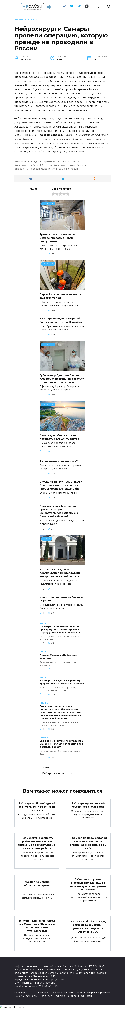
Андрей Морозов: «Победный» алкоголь (59, 656)
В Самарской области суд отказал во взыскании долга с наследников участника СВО (88, 926)
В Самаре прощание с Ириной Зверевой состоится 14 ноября (61, 320)
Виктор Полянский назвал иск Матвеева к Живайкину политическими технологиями (37, 925)
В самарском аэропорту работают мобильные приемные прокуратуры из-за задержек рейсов (37, 843)
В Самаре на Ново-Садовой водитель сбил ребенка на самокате (37, 807)
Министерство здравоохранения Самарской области (47, 161)
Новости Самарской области (33, 168)
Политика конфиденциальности (73, 996)
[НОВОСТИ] (62, 228)
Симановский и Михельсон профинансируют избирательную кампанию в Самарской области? (59, 511)
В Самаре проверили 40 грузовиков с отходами (88, 805)
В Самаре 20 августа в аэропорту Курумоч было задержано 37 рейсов (62, 682)
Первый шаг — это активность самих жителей (60, 296)
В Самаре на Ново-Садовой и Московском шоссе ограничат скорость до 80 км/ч (88, 843)
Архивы (45, 767)
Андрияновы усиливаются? (59, 461)
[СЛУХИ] (62, 563)
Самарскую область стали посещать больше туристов (60, 437)
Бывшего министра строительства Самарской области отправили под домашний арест (61, 743)
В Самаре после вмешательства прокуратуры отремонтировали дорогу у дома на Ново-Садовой (60, 629)
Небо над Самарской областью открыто (37, 883)
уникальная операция (66, 168)
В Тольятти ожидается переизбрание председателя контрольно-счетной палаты (60, 573)
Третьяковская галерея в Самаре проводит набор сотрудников (57, 238)
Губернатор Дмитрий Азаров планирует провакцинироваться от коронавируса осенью (62, 379)
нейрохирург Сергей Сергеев (34, 165)
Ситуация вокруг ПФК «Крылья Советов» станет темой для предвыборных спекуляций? (61, 485)
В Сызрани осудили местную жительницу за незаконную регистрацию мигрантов (88, 884)
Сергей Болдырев (41, 996)
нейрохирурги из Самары (70, 165)
